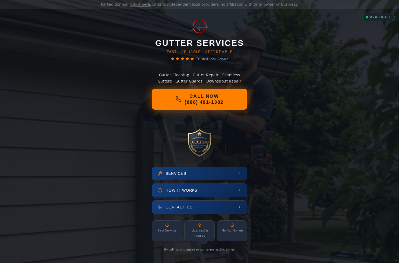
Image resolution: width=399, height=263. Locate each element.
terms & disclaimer (220, 249)
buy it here (140, 4)
